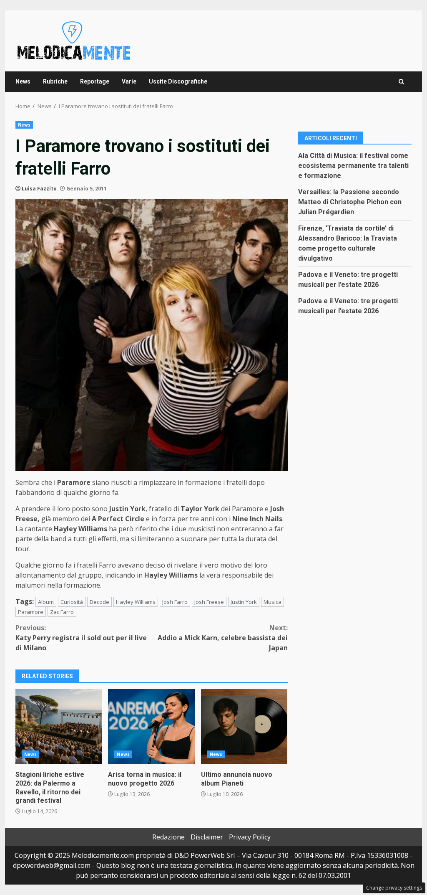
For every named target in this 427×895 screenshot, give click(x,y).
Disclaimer (207, 837)
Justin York (244, 602)
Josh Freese (209, 602)
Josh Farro (175, 602)
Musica (272, 602)
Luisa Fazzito (39, 188)
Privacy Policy (250, 837)
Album (46, 602)
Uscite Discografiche (178, 81)
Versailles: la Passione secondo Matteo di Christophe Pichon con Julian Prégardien (350, 202)
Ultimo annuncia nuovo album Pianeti (244, 726)
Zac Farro (62, 612)
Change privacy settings (394, 887)
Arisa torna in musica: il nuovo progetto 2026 (151, 726)
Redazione (168, 837)
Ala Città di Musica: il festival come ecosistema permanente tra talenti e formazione (353, 166)
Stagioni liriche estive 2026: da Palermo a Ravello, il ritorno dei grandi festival (58, 726)
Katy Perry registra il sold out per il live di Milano (81, 637)
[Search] (401, 82)
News (22, 81)
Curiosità (71, 602)
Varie (129, 81)
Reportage (94, 81)
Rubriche (55, 81)
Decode (99, 602)
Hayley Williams (136, 602)
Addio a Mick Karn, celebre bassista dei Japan (222, 637)
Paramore (30, 612)
